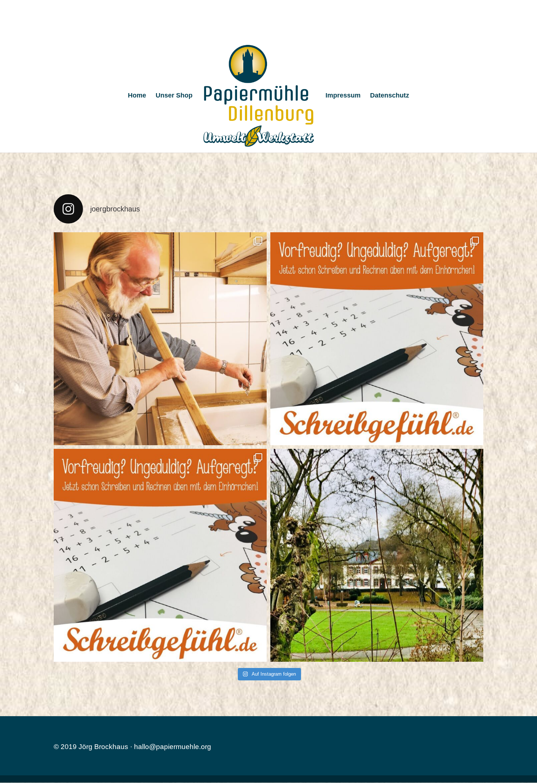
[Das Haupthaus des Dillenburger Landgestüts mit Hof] (376, 555)
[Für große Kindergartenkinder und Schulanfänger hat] (376, 338)
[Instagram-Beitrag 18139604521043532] (160, 555)
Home (137, 96)
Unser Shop (174, 96)
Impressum (343, 96)
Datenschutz (389, 96)
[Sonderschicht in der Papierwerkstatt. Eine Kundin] (160, 338)
